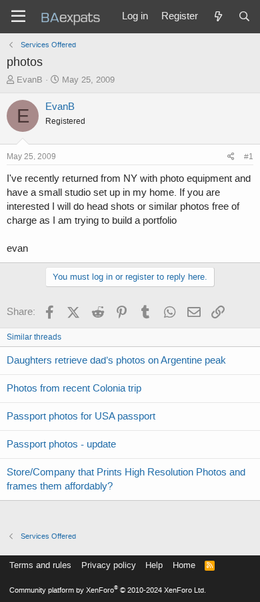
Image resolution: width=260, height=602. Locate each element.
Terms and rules (40, 565)
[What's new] (218, 16)
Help (154, 565)
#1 (248, 156)
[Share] (231, 156)
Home (184, 565)
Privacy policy (108, 565)
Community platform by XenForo (107, 590)
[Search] (244, 16)
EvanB (30, 79)
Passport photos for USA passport (81, 416)
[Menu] (18, 16)
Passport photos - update (61, 444)
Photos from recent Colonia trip (74, 388)
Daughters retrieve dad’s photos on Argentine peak (116, 360)
